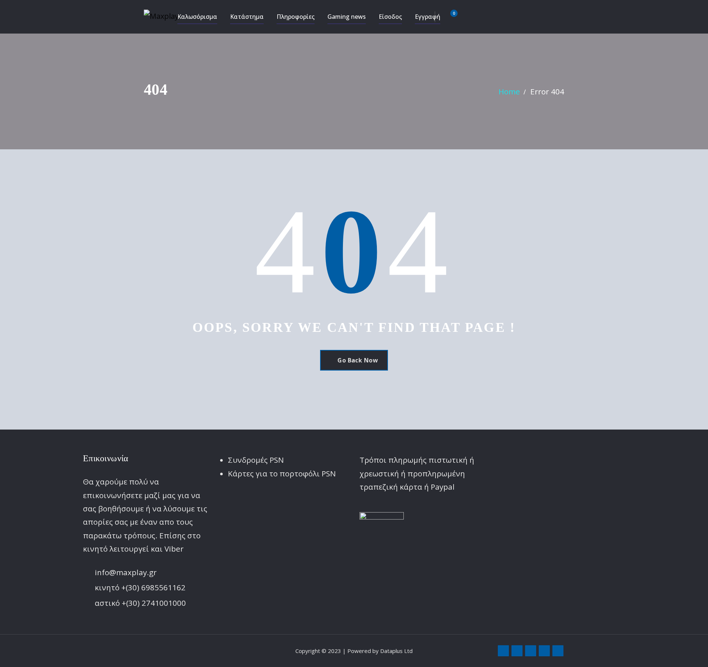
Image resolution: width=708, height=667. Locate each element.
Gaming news (346, 17)
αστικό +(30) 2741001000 (140, 603)
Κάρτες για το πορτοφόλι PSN (282, 473)
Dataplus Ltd (396, 650)
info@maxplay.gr (126, 572)
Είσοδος (390, 17)
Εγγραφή (427, 17)
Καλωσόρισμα (197, 17)
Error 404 (547, 91)
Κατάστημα (247, 17)
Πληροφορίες (296, 17)
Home (509, 91)
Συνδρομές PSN (256, 460)
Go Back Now (357, 360)
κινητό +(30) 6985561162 (140, 587)
